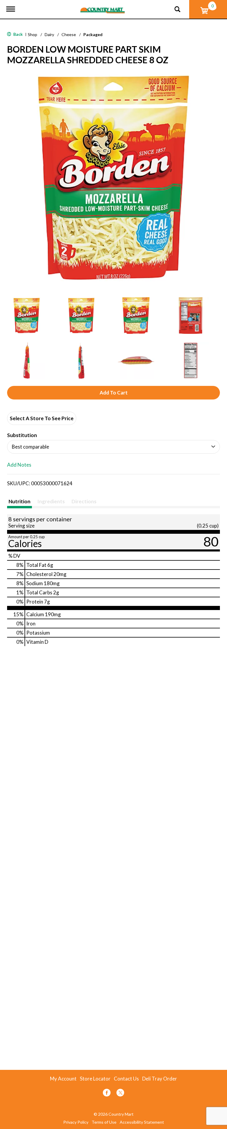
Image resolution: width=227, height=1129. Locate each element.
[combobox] (113, 446)
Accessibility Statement (142, 1122)
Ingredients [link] (51, 501)
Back (17, 34)
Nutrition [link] (19, 501)
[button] (26, 315)
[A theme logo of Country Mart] (102, 7)
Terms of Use (104, 1122)
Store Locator (95, 1079)
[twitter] (120, 1094)
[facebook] (107, 1094)
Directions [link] (84, 501)
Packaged (93, 34)
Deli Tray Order (159, 1079)
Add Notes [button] (19, 465)
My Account (63, 1079)
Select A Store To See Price (42, 418)
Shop (32, 34)
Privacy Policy (75, 1122)
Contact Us (126, 1079)
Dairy (49, 34)
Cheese (68, 34)
